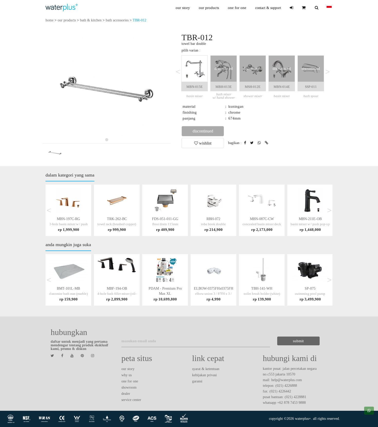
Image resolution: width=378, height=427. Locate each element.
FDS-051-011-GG (165, 224)
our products (209, 8)
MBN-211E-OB (310, 224)
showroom (129, 387)
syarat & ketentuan (205, 369)
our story (183, 8)
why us (126, 375)
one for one (237, 8)
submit (298, 341)
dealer (125, 394)
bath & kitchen (91, 20)
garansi (197, 381)
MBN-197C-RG (68, 224)
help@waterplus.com (286, 380)
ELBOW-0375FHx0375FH (213, 294)
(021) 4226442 (280, 391)
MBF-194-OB (116, 294)
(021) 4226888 (286, 386)
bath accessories (117, 20)
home (49, 20)
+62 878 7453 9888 (291, 403)
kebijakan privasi (204, 375)
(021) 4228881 (295, 397)
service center (131, 400)
